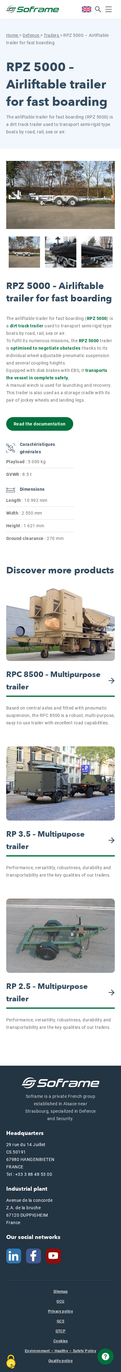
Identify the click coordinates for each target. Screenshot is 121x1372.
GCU (60, 1301)
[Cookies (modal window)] (11, 1362)
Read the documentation (40, 423)
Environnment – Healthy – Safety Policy (60, 1351)
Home (12, 35)
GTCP (61, 1331)
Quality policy (60, 1361)
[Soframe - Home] (32, 9)
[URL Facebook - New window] (33, 1255)
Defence (31, 35)
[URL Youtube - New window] (56, 1255)
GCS (60, 1321)
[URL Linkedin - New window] (13, 1255)
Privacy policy (60, 1311)
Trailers (52, 35)
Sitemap (60, 1291)
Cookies (60, 1341)
